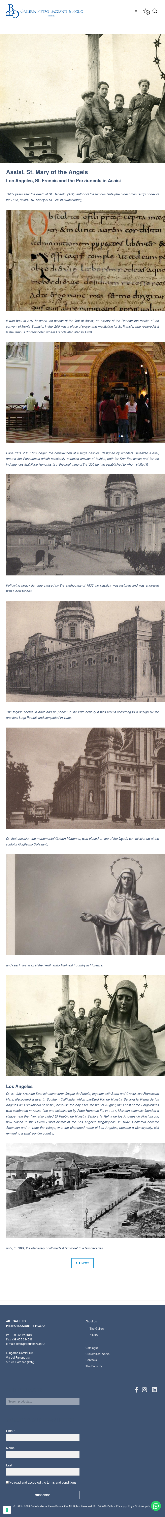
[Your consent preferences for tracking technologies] (7, 1510)
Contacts (91, 1360)
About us (91, 1321)
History (94, 1335)
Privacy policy (124, 1506)
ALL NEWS (82, 1263)
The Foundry (94, 1366)
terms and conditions (61, 1482)
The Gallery (97, 1328)
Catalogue (92, 1348)
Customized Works (97, 1354)
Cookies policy (143, 1506)
